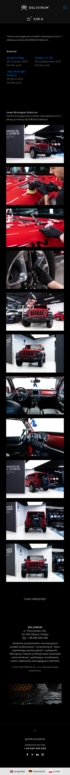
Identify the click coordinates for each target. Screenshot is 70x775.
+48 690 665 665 (38, 637)
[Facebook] (27, 754)
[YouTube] (33, 754)
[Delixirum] (35, 7)
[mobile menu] (65, 7)
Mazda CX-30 (44, 58)
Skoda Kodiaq (15, 58)
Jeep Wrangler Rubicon (16, 73)
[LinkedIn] (38, 754)
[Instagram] (43, 754)
